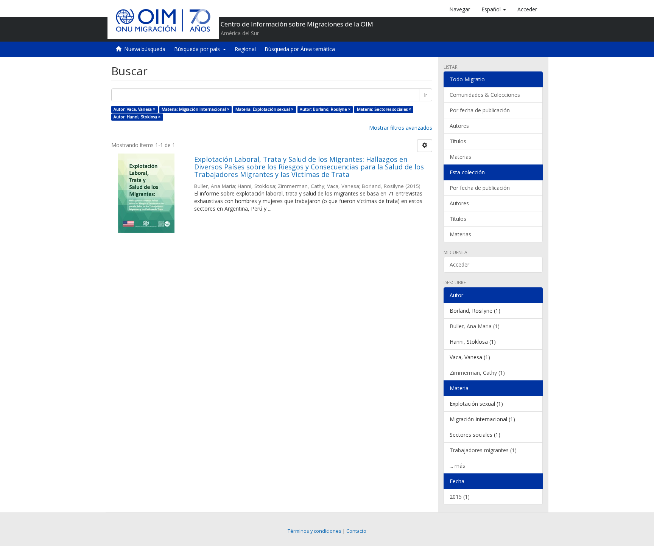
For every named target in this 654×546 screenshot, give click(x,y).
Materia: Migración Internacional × (195, 109)
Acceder (459, 264)
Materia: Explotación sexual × (264, 109)
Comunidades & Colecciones (485, 94)
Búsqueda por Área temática (300, 49)
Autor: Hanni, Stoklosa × (137, 116)
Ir (425, 94)
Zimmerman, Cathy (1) (477, 372)
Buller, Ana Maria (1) (475, 326)
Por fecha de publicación (480, 110)
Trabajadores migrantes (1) (483, 450)
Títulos (458, 141)
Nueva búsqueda (144, 49)
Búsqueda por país (198, 49)
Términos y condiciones (314, 531)
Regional (245, 49)
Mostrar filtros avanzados (400, 127)
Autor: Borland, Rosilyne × (325, 109)
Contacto (356, 531)
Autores (459, 125)
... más (457, 465)
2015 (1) (460, 496)
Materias (460, 156)
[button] (494, 9)
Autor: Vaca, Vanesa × (134, 109)
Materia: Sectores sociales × (384, 109)
